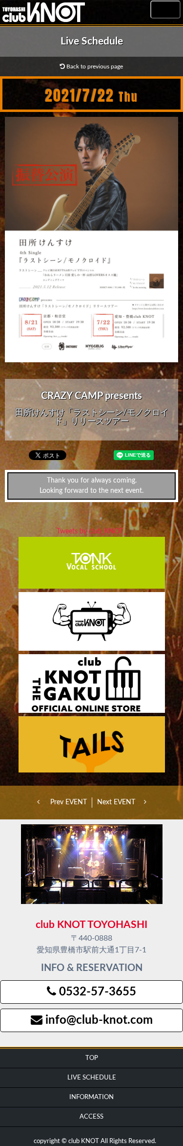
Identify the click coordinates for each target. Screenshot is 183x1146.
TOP (91, 1058)
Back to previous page (94, 66)
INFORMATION (91, 1097)
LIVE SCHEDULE (91, 1077)
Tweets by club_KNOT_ (91, 531)
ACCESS (91, 1117)
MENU (165, 10)
